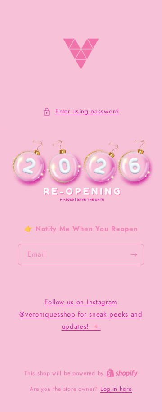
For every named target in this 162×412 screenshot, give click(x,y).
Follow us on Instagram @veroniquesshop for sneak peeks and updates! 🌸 (81, 314)
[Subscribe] (134, 254)
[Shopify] (122, 373)
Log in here (116, 389)
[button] (81, 111)
